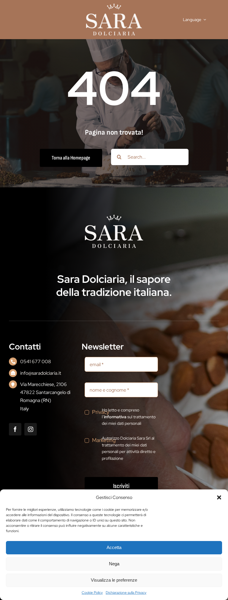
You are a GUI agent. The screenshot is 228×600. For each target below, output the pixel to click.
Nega (114, 563)
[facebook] (15, 429)
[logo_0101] (114, 5)
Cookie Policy (92, 592)
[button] (219, 497)
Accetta (114, 547)
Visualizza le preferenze (114, 580)
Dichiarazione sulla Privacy (126, 592)
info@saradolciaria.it (40, 373)
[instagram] (30, 429)
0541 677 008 (35, 361)
